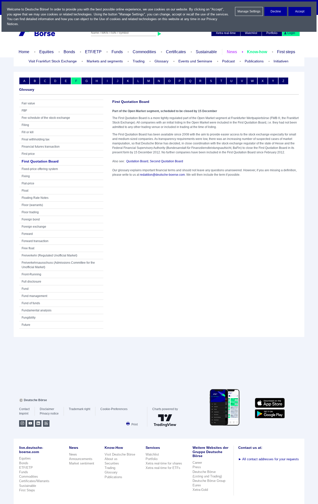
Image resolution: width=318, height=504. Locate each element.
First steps (286, 52)
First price (28, 154)
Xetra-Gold (200, 490)
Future (26, 325)
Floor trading (30, 212)
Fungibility (29, 317)
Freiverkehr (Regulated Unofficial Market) (49, 255)
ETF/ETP (93, 52)
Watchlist (251, 33)
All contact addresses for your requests (268, 459)
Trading (110, 468)
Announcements (80, 459)
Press (197, 467)
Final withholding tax (35, 139)
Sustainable (206, 52)
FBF (24, 110)
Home (24, 52)
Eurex (197, 485)
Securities (112, 463)
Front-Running (31, 274)
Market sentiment (81, 463)
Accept (299, 11)
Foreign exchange (34, 226)
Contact (24, 409)
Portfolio (272, 33)
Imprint (23, 413)
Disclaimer (47, 409)
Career (197, 462)
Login (291, 33)
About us (111, 459)
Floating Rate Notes (35, 198)
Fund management (34, 296)
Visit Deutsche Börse (120, 454)
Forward (27, 234)
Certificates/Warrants (34, 481)
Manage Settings (249, 11)
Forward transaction (35, 241)
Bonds (69, 52)
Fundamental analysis (36, 310)
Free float (28, 248)
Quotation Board (137, 161)
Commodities (144, 52)
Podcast (228, 61)
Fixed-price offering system (40, 169)
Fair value (28, 103)
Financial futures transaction (41, 146)
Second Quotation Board (166, 161)
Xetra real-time (226, 33)
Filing (25, 125)
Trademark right (79, 409)
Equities (46, 52)
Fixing (26, 176)
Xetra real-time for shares (164, 463)
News (232, 52)
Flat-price (28, 183)
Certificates (176, 52)
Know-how (257, 52)
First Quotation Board (40, 161)
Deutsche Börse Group (209, 481)
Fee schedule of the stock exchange (46, 118)
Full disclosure (31, 281)
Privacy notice (49, 413)
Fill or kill (28, 132)
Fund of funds (31, 303)
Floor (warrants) (32, 205)
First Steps (27, 490)
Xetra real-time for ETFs (163, 468)
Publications (113, 477)
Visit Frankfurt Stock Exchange (53, 61)
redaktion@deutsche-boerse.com (162, 174)
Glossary (161, 61)
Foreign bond (31, 219)
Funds (117, 52)
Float (25, 190)
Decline (276, 11)
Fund (25, 289)
